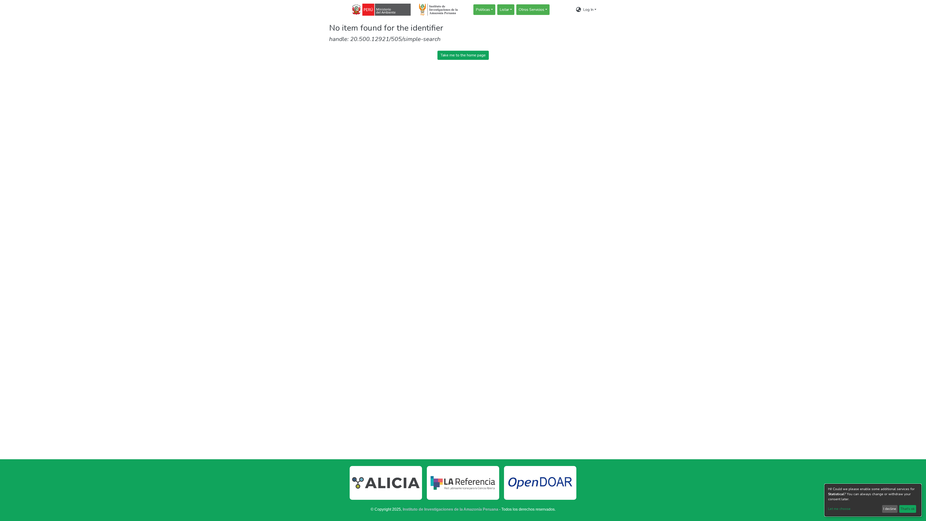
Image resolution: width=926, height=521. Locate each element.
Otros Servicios (531, 9)
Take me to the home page (463, 55)
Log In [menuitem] (588, 9)
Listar (504, 9)
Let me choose (839, 509)
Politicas (483, 9)
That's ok (907, 509)
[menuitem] (579, 10)
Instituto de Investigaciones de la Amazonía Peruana (450, 509)
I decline (889, 509)
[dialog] (873, 500)
